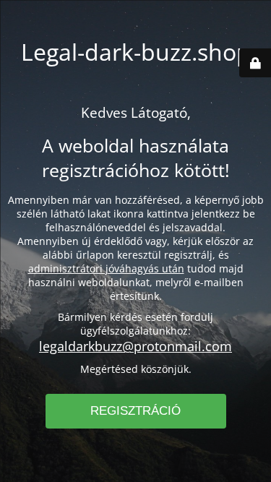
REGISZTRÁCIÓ (135, 411)
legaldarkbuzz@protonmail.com (135, 346)
